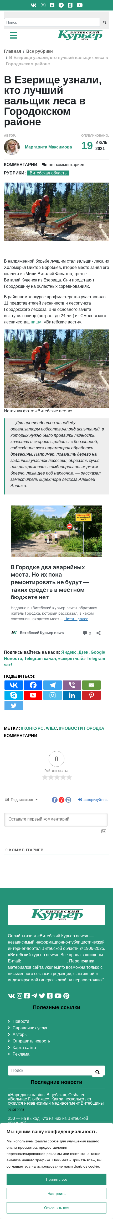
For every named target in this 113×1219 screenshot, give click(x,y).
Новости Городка (82, 728)
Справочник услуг (30, 1028)
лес (52, 728)
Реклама (21, 1054)
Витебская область (48, 173)
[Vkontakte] (13, 685)
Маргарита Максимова (48, 147)
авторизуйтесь (95, 799)
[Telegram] (52, 685)
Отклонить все (56, 1208)
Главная (12, 51)
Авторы (20, 1034)
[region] (56, 1171)
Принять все (56, 1179)
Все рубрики (39, 51)
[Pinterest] (91, 695)
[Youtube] (33, 695)
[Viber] (72, 685)
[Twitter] (13, 705)
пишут (37, 322)
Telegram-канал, (40, 658)
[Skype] (13, 695)
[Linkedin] (72, 695)
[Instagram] (52, 695)
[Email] (91, 685)
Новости (21, 1021)
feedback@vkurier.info (44, 961)
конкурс (33, 728)
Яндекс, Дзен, (75, 652)
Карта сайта (24, 1047)
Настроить (56, 1193)
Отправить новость (31, 1041)
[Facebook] (33, 685)
